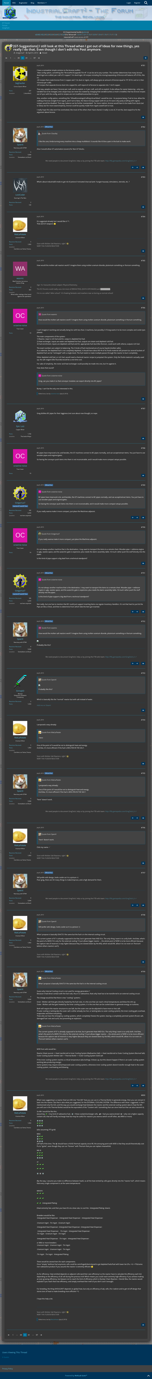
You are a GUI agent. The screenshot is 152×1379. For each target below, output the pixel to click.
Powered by (76, 1375)
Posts (10, 91)
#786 (143, 308)
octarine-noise (55, 394)
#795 (143, 773)
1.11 (109, 34)
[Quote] (143, 117)
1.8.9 (94, 34)
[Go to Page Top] (148, 1376)
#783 (143, 177)
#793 (143, 673)
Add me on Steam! (44, 705)
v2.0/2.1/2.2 (40, 34)
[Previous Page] (6, 58)
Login (129, 3)
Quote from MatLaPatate (51, 732)
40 (23, 58)
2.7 (59, 34)
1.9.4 (99, 34)
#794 (143, 720)
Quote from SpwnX (49, 680)
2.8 (63, 34)
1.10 (104, 34)
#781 (143, 65)
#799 (143, 971)
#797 (143, 873)
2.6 (55, 34)
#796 (143, 827)
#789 (143, 485)
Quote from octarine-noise (52, 376)
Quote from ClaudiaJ (49, 133)
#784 (143, 216)
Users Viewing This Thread (14, 1352)
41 (27, 58)
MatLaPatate (55, 1319)
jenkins (85, 32)
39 (19, 58)
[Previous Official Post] (133, 167)
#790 (143, 527)
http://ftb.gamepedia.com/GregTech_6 (120, 161)
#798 (143, 915)
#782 (143, 127)
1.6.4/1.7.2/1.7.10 (83, 34)
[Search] (146, 3)
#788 (143, 448)
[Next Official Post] (137, 167)
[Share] (146, 57)
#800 (143, 1095)
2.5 (51, 34)
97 (35, 58)
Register (137, 3)
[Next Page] (39, 58)
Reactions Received (15, 152)
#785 (143, 260)
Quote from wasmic (49, 314)
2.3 (47, 34)
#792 (143, 621)
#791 (143, 573)
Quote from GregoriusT (51, 534)
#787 (143, 408)
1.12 (114, 34)
